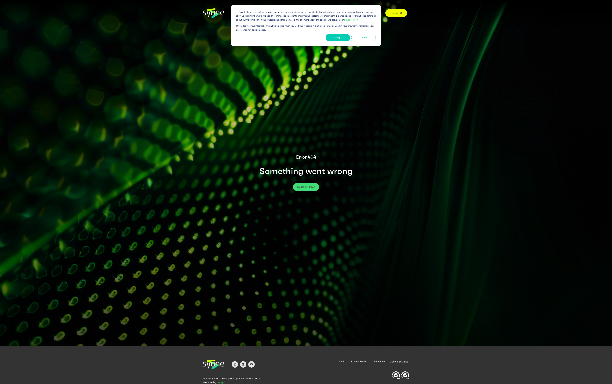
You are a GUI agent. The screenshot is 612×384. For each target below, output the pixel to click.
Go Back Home (306, 186)
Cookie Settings (399, 361)
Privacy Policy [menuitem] (359, 361)
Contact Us (396, 13)
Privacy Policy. (351, 19)
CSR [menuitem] (341, 361)
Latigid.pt (222, 382)
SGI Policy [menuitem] (379, 361)
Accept (338, 37)
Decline (363, 37)
